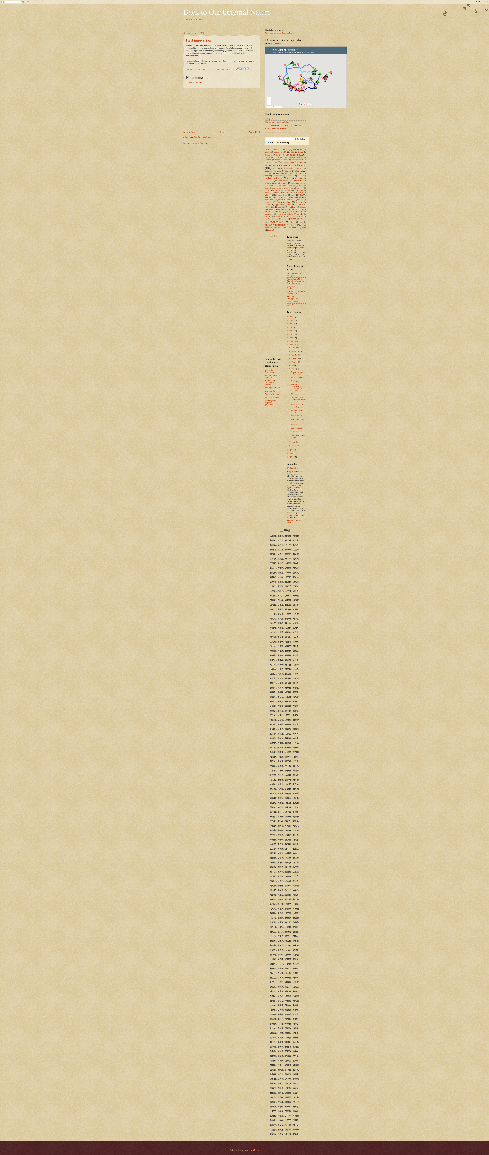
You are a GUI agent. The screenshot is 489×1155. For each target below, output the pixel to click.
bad (266, 165)
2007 (292, 345)
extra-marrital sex (298, 183)
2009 (292, 338)
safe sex (278, 212)
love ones (277, 197)
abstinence (296, 160)
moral (278, 202)
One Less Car (270, 391)
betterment (287, 165)
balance (275, 165)
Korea (301, 150)
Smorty (267, 157)
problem (292, 207)
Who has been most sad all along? (277, 122)
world (304, 228)
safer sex (290, 211)
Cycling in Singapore (272, 394)
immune (292, 192)
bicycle (301, 165)
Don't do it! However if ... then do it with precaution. (284, 125)
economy (298, 178)
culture (299, 176)
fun (286, 185)
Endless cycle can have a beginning (278, 132)
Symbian (268, 160)
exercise (284, 183)
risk (302, 209)
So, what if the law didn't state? (276, 129)
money (268, 202)
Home (222, 132)
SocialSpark (279, 157)
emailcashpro (283, 181)
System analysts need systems (297, 406)
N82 (292, 152)
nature (287, 202)
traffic (293, 225)
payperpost (279, 205)
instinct (300, 192)
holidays (287, 190)
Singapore (292, 154)
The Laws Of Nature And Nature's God (296, 292)
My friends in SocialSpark (269, 371)
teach (235, 69)
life (301, 195)
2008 (292, 341)
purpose (303, 207)
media (280, 200)
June (294, 369)
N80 (284, 152)
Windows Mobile (281, 160)
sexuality (268, 216)
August (294, 362)
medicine (290, 200)
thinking (268, 225)
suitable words (296, 432)
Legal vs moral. (297, 377)
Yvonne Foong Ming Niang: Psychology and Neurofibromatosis (295, 281)
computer (298, 173)
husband (276, 193)
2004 (292, 457)
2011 (292, 331)
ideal (284, 192)
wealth (277, 228)
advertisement (271, 162)
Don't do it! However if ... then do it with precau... (297, 387)
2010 (292, 334)
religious (271, 209)
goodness (289, 188)
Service (278, 155)
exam (276, 183)
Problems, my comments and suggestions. (270, 382)
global (267, 188)
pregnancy (282, 207)
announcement (287, 162)
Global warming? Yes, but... (297, 373)
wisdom (293, 227)
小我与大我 (269, 119)
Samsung (268, 155)
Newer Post (189, 132)
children (298, 171)
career (218, 69)
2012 (292, 327)
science (268, 214)
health (267, 190)
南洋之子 (290, 305)
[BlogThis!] (240, 69)
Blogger (256, 1150)
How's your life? (297, 381)
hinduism (278, 190)
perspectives (300, 204)
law (286, 195)
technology (276, 221)
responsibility (283, 209)
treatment (268, 228)
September (296, 358)
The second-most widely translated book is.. (298, 399)
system (229, 69)
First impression (198, 40)
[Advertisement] (221, 109)
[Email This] (238, 69)
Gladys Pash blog (293, 302)
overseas (299, 202)
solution (289, 216)
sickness (279, 216)
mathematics (269, 200)
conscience (279, 176)
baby (300, 162)
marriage (297, 197)
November (296, 351)
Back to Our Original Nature (227, 12)
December (296, 348)
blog (274, 168)
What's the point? (297, 416)
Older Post (254, 132)
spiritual (300, 216)
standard (268, 219)
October (295, 355)
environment (297, 181)
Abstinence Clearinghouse (292, 297)
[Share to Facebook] (245, 69)
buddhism (299, 168)
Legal (267, 152)
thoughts (279, 224)
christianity (268, 173)
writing (270, 230)
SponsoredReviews (295, 157)
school (300, 212)
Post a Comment (195, 83)
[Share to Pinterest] (248, 69)
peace (289, 205)
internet (268, 195)
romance (268, 211)
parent (267, 204)
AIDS (267, 150)
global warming (277, 188)
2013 (292, 324)
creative (290, 176)
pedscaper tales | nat (272, 388)
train (301, 225)
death (289, 178)
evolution (268, 183)
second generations (285, 214)
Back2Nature (295, 468)
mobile (299, 200)
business (268, 171)
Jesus (294, 150)
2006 (292, 450)
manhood (287, 197)
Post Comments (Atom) (202, 137)
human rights (298, 190)
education (269, 180)
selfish (299, 214)
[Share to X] (243, 69)
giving (301, 185)
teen (292, 222)
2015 (292, 317)
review (294, 209)
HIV (287, 150)
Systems (294, 425)
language (278, 195)
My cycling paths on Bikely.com (272, 376)
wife (284, 228)
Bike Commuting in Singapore (294, 275)
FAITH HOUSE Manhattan (292, 287)
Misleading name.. (298, 394)
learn (223, 69)
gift (294, 185)
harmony (300, 188)
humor (267, 192)
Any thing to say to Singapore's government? (272, 403)
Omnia (300, 152)
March (294, 445)
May (293, 442)
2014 (292, 320)
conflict (268, 176)
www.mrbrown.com (272, 397)
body (283, 168)
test (301, 222)
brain (290, 168)
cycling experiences (273, 178)
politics (271, 207)
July (293, 365)
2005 (292, 453)
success (285, 219)
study (276, 219)
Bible (275, 150)
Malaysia (276, 152)
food (280, 185)
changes (288, 171)
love (266, 197)
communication (282, 173)
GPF (281, 150)
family (271, 185)
